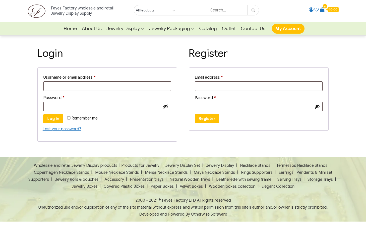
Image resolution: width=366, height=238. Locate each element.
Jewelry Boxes (85, 186)
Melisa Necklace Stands (166, 172)
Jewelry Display (123, 28)
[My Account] (311, 9)
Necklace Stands (255, 165)
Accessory (114, 179)
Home (70, 28)
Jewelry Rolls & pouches (77, 179)
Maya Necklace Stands (214, 172)
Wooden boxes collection (232, 186)
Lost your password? (62, 128)
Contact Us (253, 28)
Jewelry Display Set (182, 165)
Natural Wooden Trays (190, 179)
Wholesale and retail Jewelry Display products (75, 165)
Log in (53, 118)
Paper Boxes (162, 186)
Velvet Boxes (191, 186)
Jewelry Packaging (169, 28)
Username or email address (77, 77)
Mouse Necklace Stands (117, 172)
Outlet (229, 28)
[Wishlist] (316, 9)
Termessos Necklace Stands (301, 165)
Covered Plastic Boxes (124, 186)
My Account (288, 28)
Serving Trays (289, 179)
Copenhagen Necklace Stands (61, 172)
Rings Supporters (257, 172)
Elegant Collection (278, 186)
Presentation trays (147, 179)
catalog (208, 28)
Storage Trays (320, 179)
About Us (92, 28)
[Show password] (165, 106)
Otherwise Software (209, 214)
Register (207, 118)
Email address (217, 77)
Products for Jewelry (140, 165)
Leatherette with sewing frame (243, 179)
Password (62, 97)
